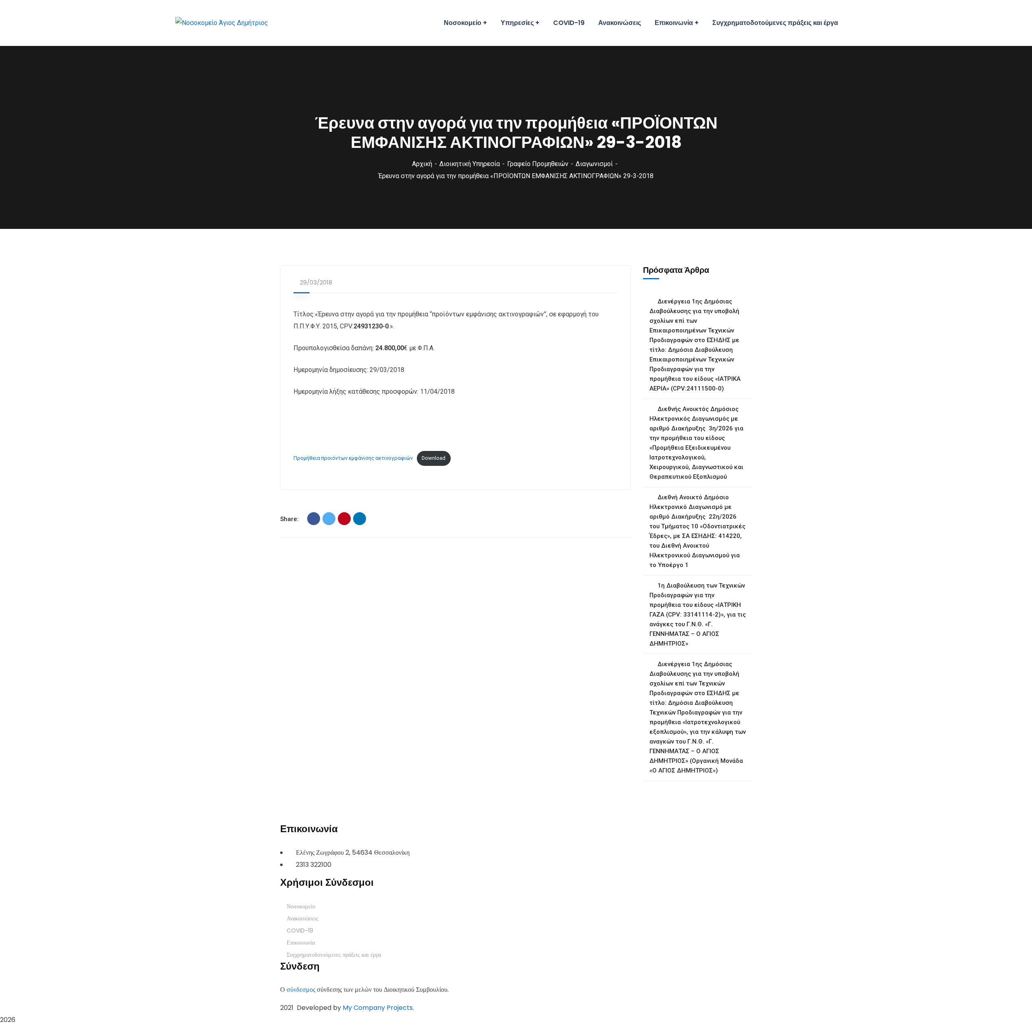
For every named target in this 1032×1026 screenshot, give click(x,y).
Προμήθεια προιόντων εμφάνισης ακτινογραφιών (353, 458)
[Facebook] (313, 518)
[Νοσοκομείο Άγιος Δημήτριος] (221, 23)
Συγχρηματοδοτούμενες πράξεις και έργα (334, 955)
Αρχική (422, 164)
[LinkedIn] (359, 518)
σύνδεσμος (301, 989)
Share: (289, 519)
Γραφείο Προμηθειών (537, 164)
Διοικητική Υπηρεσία (469, 164)
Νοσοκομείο (301, 906)
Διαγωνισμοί (594, 164)
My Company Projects (378, 1007)
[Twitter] (328, 518)
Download (433, 458)
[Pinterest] (344, 518)
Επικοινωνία (301, 943)
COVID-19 (300, 930)
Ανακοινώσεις (302, 918)
